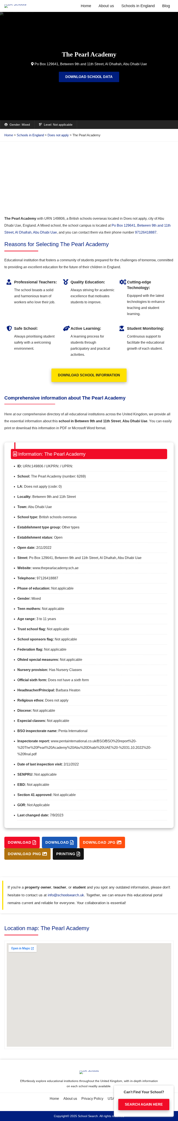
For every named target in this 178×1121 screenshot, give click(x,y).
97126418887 (146, 232)
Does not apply (58, 135)
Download (20, 842)
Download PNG (25, 854)
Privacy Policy (92, 1098)
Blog (166, 6)
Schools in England (138, 6)
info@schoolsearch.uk (66, 895)
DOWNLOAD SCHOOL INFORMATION (89, 375)
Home (86, 6)
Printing (66, 854)
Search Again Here (144, 1104)
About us (106, 6)
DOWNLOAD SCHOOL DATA (89, 77)
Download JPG (100, 842)
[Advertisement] (89, 178)
